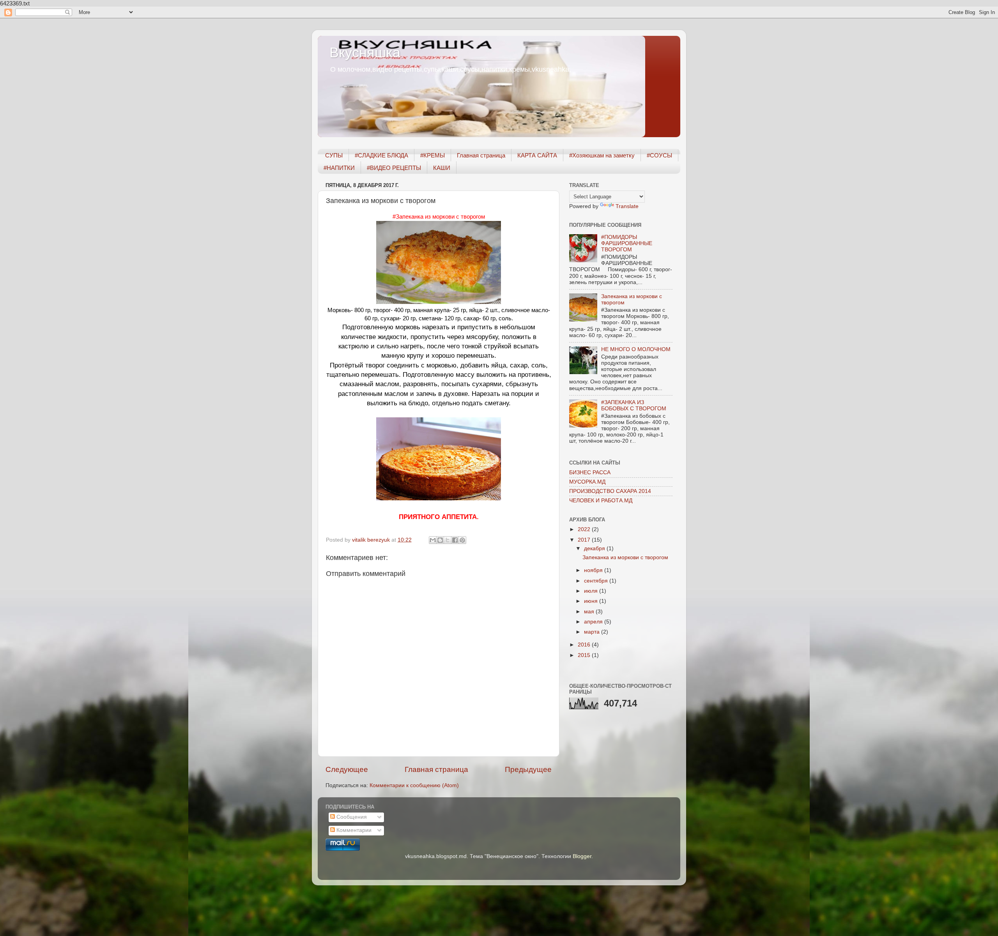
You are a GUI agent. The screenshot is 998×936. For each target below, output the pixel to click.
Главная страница (481, 155)
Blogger (582, 856)
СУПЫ (334, 155)
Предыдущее (528, 769)
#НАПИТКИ (339, 167)
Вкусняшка (364, 52)
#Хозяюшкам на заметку (602, 155)
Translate (627, 206)
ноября (594, 570)
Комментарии (353, 830)
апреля (594, 622)
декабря (595, 548)
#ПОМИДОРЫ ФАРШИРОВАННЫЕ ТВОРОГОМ (626, 243)
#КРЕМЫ (432, 155)
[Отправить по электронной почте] (433, 540)
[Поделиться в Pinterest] (462, 540)
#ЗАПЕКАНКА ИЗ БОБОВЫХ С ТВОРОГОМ (633, 405)
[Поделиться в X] (447, 540)
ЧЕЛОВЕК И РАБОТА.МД (600, 500)
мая (590, 612)
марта (592, 632)
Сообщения (351, 817)
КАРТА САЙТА (537, 155)
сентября (596, 581)
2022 (585, 529)
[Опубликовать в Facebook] (455, 540)
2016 (585, 645)
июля (591, 591)
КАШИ (441, 167)
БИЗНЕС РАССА (589, 472)
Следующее (347, 769)
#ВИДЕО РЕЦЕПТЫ (394, 167)
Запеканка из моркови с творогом (625, 557)
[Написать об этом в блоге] (440, 540)
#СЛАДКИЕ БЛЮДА (381, 155)
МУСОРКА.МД (587, 482)
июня (591, 601)
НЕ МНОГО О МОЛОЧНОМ (636, 349)
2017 (585, 540)
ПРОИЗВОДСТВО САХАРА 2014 (610, 491)
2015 (585, 655)
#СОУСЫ (659, 155)
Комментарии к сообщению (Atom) (414, 785)
